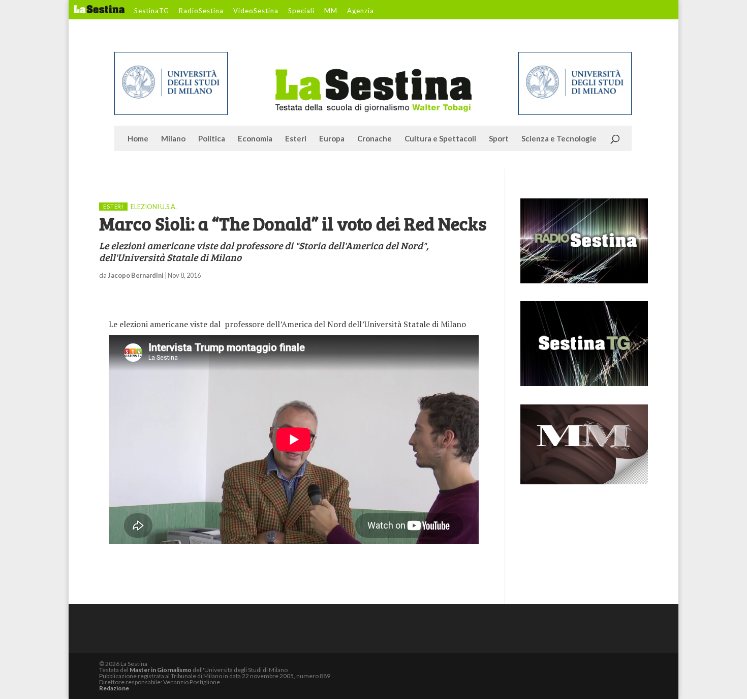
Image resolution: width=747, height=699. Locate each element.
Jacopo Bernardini (136, 275)
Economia (255, 139)
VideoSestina (255, 11)
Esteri (295, 139)
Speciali (301, 11)
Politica (211, 139)
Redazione (114, 688)
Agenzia (360, 11)
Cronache (374, 139)
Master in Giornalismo (161, 670)
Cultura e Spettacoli (440, 139)
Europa (332, 139)
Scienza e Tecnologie (559, 139)
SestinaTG (151, 11)
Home (138, 139)
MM (330, 11)
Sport (499, 139)
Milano (173, 139)
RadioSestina (201, 11)
